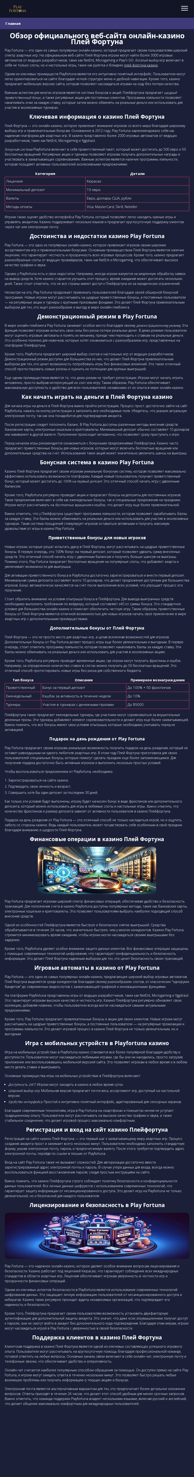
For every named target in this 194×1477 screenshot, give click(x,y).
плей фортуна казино (141, 65)
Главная (13, 23)
